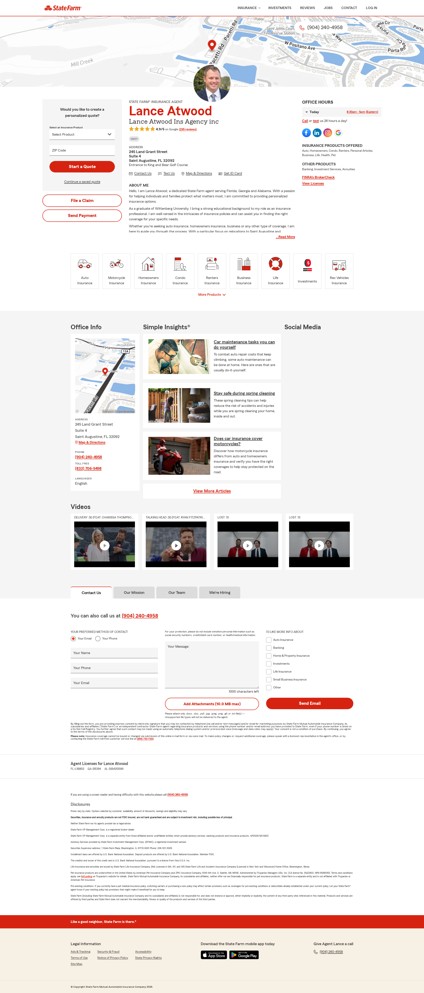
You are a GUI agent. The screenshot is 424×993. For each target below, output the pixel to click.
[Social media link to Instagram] (327, 132)
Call (305, 121)
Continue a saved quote (82, 181)
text (316, 121)
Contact (349, 8)
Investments (279, 8)
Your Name (81, 653)
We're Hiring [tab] (219, 593)
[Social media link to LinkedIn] (317, 132)
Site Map (76, 964)
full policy (86, 876)
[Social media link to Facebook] (306, 132)
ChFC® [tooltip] (134, 139)
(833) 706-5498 (88, 468)
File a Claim (82, 200)
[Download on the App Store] (214, 954)
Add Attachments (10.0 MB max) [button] (212, 704)
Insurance (247, 8)
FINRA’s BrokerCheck (318, 177)
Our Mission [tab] (134, 593)
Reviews (307, 8)
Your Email (85, 638)
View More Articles (212, 491)
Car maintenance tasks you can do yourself (244, 345)
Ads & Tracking (80, 951)
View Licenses (313, 183)
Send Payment (82, 215)
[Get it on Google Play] (244, 954)
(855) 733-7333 (145, 738)
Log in (371, 8)
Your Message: (178, 646)
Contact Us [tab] (91, 593)
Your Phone (109, 638)
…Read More (285, 237)
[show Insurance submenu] (258, 8)
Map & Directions (92, 442)
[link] (63, 8)
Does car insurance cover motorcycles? (238, 441)
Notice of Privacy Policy (112, 957)
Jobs (328, 8)
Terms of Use (79, 957)
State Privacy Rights (148, 957)
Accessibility (143, 951)
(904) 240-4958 (88, 457)
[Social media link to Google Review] (338, 132)
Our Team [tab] (176, 593)
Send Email (310, 703)
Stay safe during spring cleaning (244, 393)
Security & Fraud (108, 951)
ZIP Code (59, 150)
